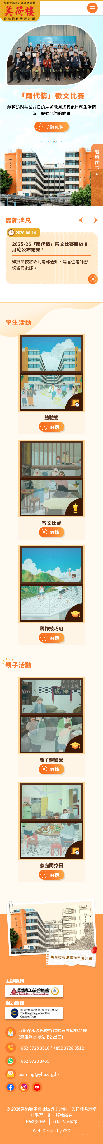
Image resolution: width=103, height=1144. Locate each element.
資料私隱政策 (65, 1121)
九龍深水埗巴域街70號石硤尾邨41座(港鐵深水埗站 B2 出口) (52, 1033)
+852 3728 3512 (68, 1048)
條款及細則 (36, 1121)
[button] (92, 8)
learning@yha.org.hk (39, 1074)
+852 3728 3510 (33, 1048)
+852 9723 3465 (33, 1061)
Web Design (44, 1130)
